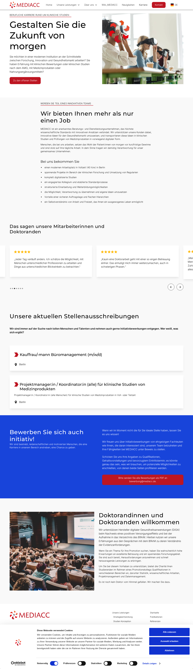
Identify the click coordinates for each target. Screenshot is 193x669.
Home (49, 5)
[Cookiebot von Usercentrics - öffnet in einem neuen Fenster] (18, 663)
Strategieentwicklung (123, 617)
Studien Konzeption (122, 621)
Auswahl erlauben (169, 641)
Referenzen (155, 621)
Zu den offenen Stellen (25, 80)
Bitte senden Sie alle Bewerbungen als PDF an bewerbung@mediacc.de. (142, 480)
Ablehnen (169, 650)
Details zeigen (150, 663)
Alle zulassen (169, 632)
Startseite (154, 613)
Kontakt (159, 5)
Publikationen (156, 617)
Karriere (143, 5)
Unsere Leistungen (120, 613)
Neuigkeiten (128, 5)
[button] (68, 5)
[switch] (82, 663)
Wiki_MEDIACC (110, 5)
